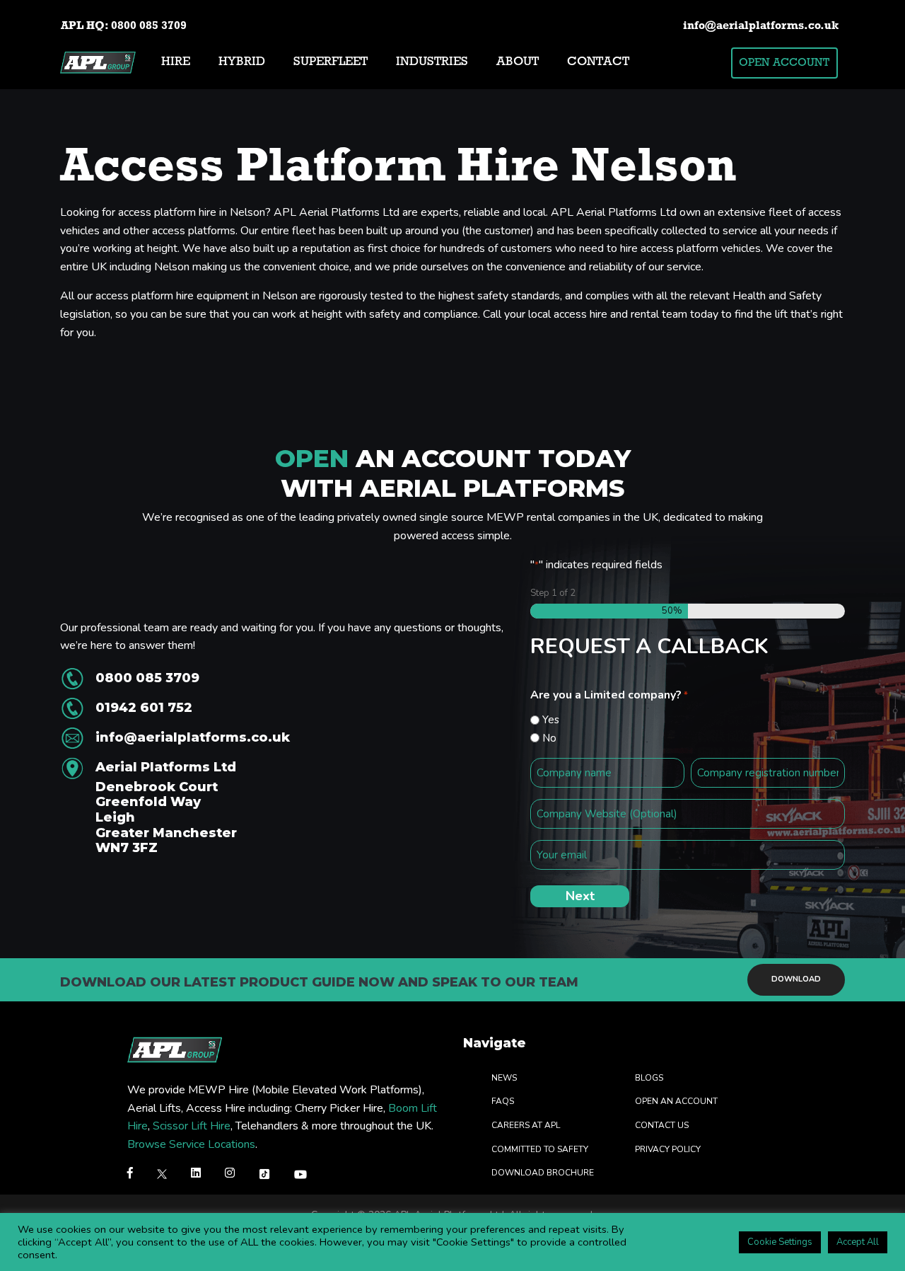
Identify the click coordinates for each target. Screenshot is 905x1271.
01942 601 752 (143, 707)
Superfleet (330, 62)
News (504, 1077)
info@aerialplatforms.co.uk (761, 26)
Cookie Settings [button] (779, 1242)
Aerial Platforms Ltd (166, 807)
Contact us (662, 1124)
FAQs (502, 1101)
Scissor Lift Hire (191, 1126)
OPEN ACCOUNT (784, 63)
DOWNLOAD (796, 979)
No (549, 738)
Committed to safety (539, 1148)
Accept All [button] (857, 1242)
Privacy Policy (668, 1148)
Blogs (649, 1077)
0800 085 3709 (149, 26)
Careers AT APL (525, 1124)
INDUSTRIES (432, 62)
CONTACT (598, 62)
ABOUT (517, 62)
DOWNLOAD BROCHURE (542, 1172)
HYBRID (241, 62)
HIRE (175, 62)
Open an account (676, 1101)
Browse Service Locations (191, 1143)
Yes (550, 720)
